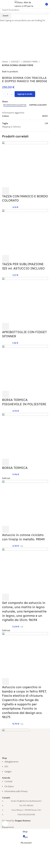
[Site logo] (25, 4)
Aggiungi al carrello (24, 94)
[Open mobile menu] (3, 4)
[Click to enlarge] (5, 824)
